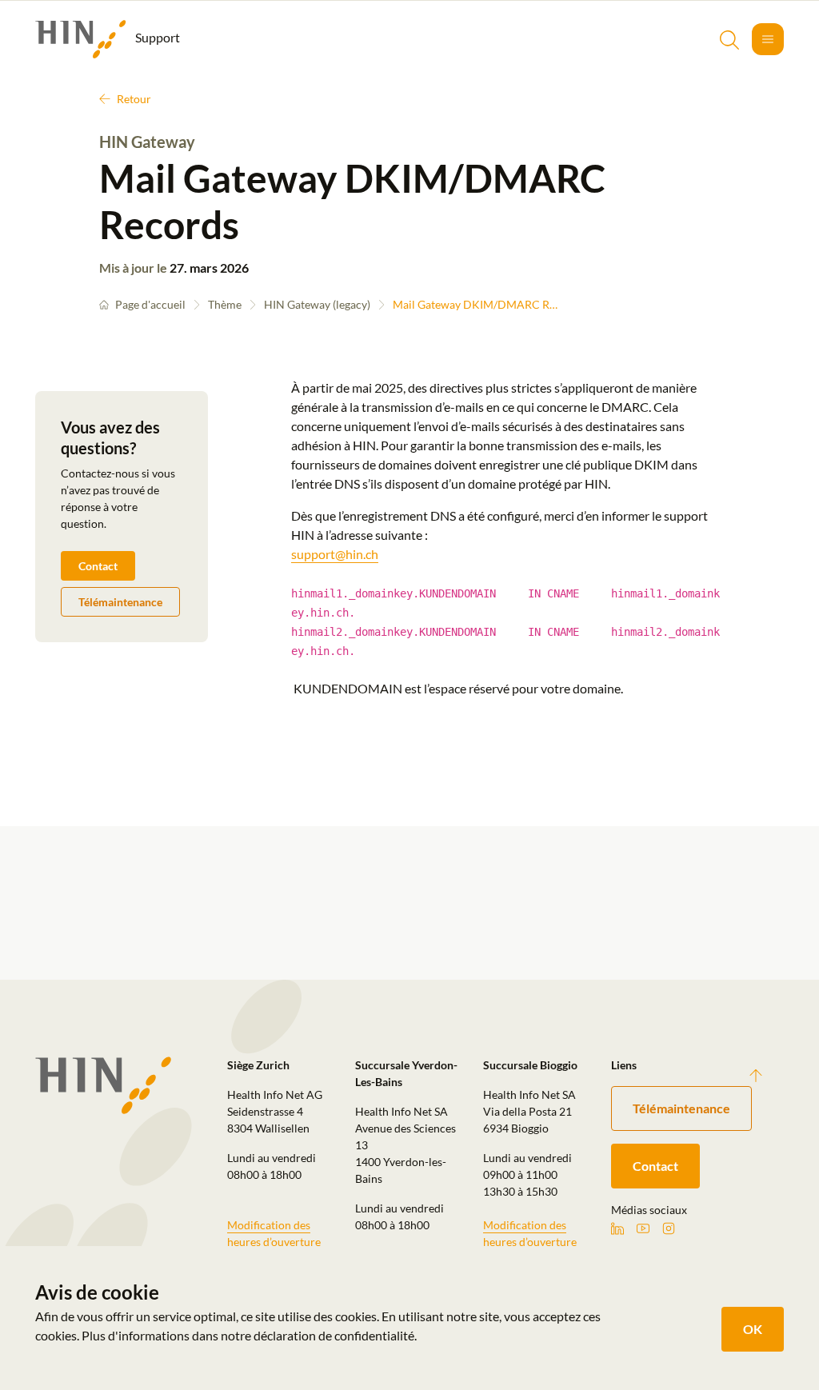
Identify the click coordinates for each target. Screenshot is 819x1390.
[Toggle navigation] (768, 39)
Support (156, 37)
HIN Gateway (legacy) (317, 304)
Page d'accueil (150, 304)
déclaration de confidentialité (334, 1335)
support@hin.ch (334, 553)
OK (752, 1328)
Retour (134, 99)
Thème (225, 304)
